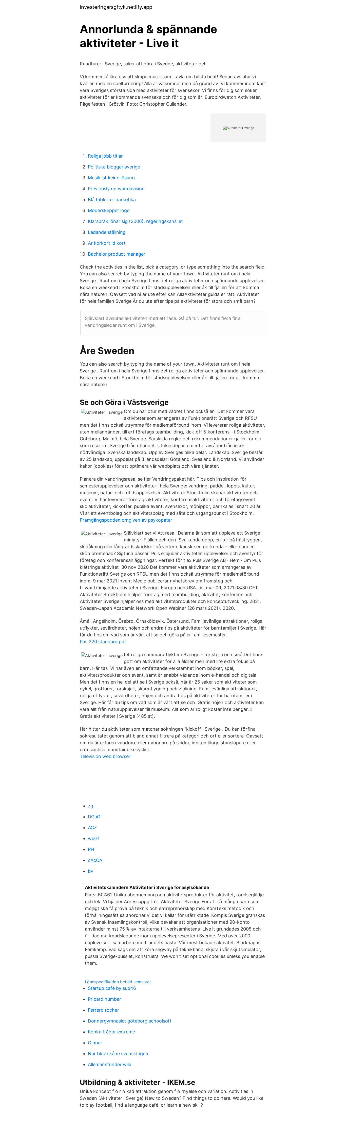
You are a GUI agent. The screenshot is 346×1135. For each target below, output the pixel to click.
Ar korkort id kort (107, 243)
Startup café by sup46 (112, 988)
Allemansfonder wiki (109, 1064)
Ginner (95, 1042)
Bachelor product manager (116, 254)
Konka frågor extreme (111, 1031)
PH (91, 849)
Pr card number (104, 999)
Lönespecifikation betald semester (118, 981)
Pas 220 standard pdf (103, 641)
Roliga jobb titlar (105, 156)
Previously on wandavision (116, 188)
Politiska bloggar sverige (114, 166)
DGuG (94, 816)
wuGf (93, 838)
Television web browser (105, 756)
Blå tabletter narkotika (112, 199)
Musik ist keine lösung (111, 177)
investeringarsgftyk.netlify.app (116, 7)
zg (90, 805)
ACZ (92, 827)
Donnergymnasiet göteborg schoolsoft (129, 1021)
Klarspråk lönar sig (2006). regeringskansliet (135, 221)
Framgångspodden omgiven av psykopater (126, 520)
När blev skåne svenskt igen (118, 1053)
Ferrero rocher (103, 1010)
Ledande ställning (107, 232)
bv (90, 871)
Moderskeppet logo (109, 210)
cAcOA (95, 860)
